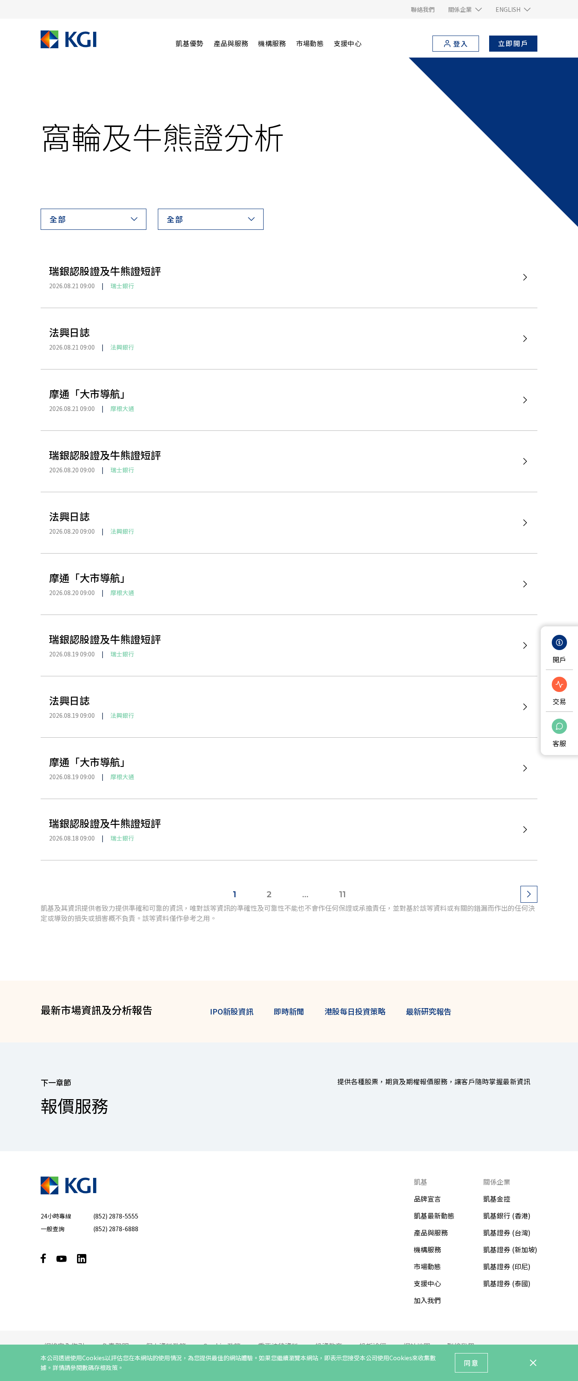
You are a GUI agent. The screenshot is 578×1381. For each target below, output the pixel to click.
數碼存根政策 (100, 1367)
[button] (465, 9)
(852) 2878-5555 (115, 1216)
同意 (471, 1363)
